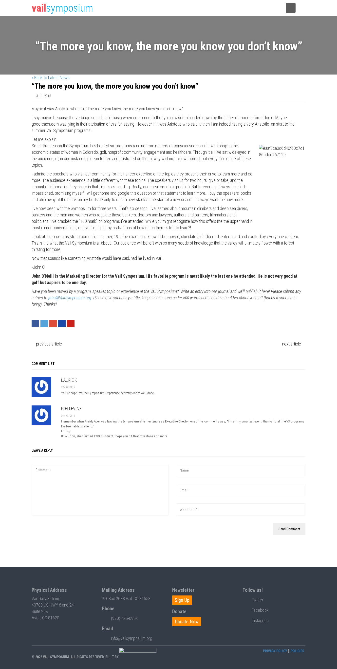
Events (161, 8)
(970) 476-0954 (124, 618)
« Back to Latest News (51, 77)
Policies (297, 651)
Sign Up (182, 600)
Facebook (260, 610)
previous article (48, 343)
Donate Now (187, 622)
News (182, 8)
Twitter (257, 599)
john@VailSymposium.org (69, 297)
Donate (243, 8)
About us (267, 8)
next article (292, 343)
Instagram (260, 620)
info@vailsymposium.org (131, 638)
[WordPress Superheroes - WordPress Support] (137, 657)
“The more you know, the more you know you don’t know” (115, 86)
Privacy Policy (275, 651)
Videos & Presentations (212, 8)
